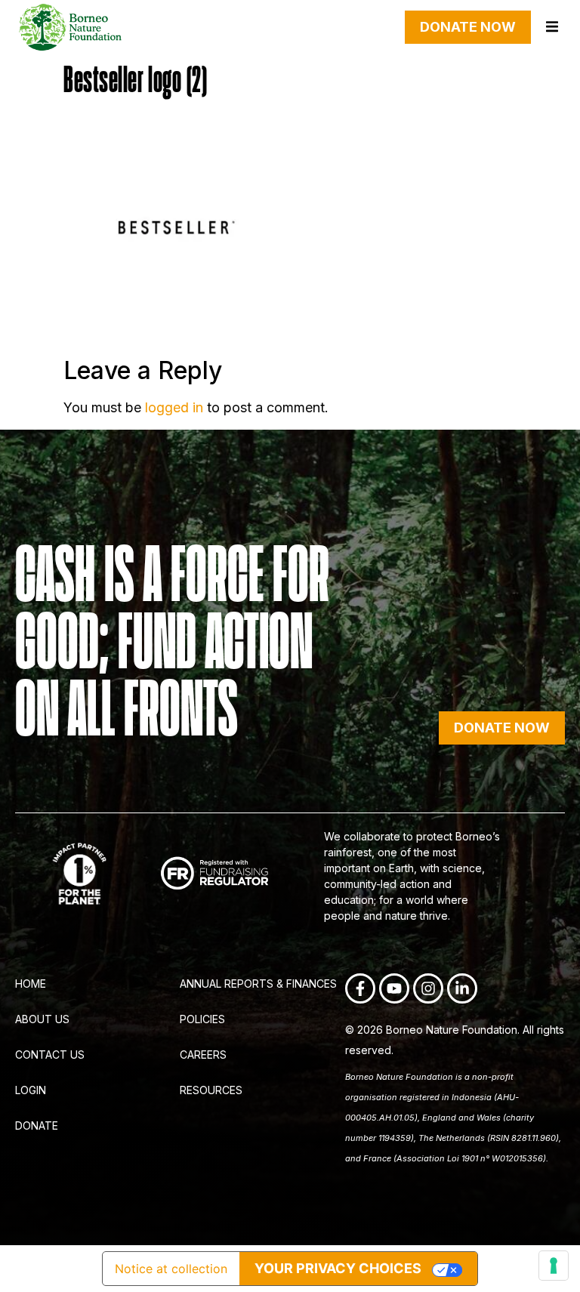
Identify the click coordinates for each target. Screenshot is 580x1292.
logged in (174, 407)
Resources (211, 1090)
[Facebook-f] (360, 988)
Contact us (50, 1054)
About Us (42, 1019)
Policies (202, 1019)
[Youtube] (394, 988)
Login (30, 1090)
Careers (203, 1054)
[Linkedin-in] (462, 988)
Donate (36, 1125)
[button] (551, 27)
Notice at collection (171, 1268)
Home (30, 983)
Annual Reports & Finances (258, 983)
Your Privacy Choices (338, 1268)
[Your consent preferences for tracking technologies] (553, 1265)
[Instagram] (428, 988)
